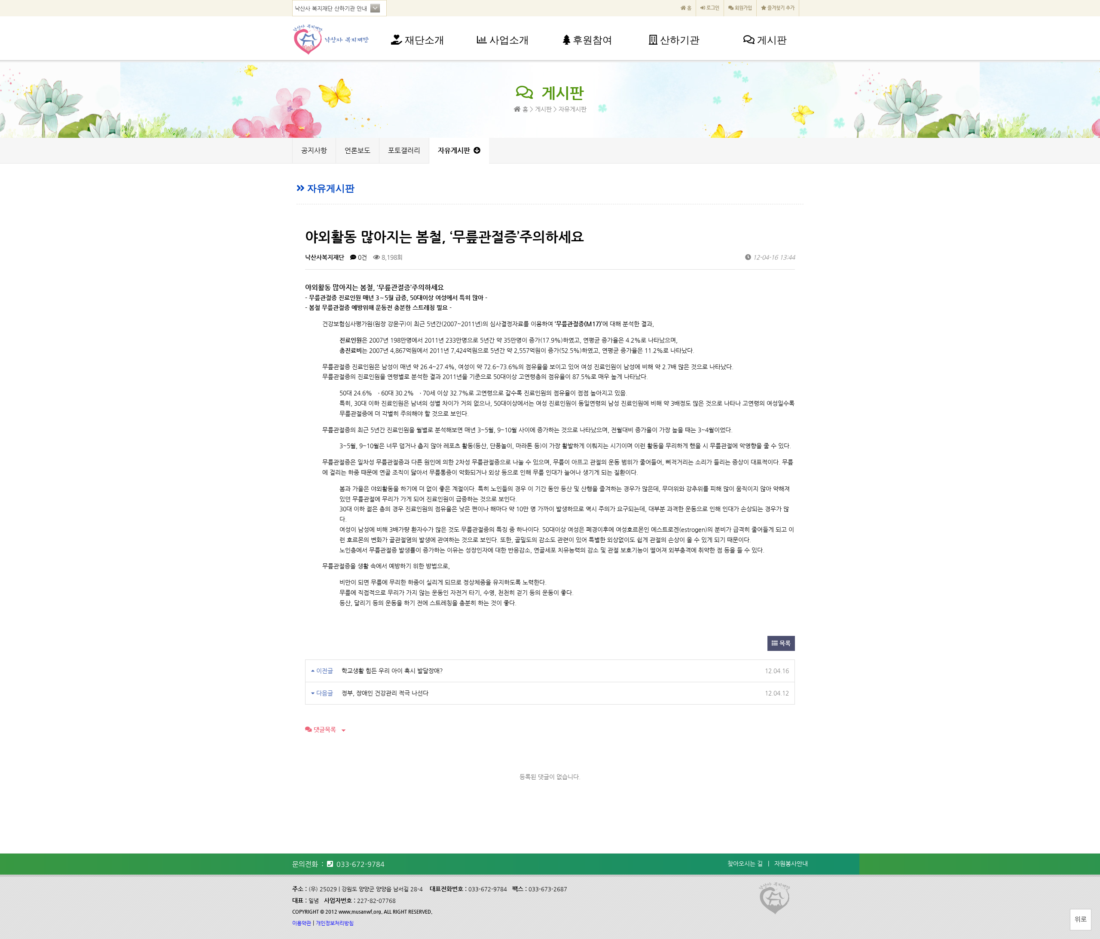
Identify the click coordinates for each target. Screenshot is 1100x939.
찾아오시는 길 (745, 863)
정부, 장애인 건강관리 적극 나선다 (385, 693)
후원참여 (591, 40)
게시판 (771, 40)
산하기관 (678, 40)
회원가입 (742, 8)
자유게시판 (456, 150)
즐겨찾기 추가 (780, 8)
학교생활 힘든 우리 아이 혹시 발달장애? (392, 670)
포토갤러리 (404, 150)
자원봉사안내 (791, 863)
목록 (784, 643)
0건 (361, 257)
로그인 (712, 8)
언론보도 (357, 150)
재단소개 (423, 40)
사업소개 (508, 40)
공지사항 (314, 150)
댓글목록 (324, 729)
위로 (1081, 919)
